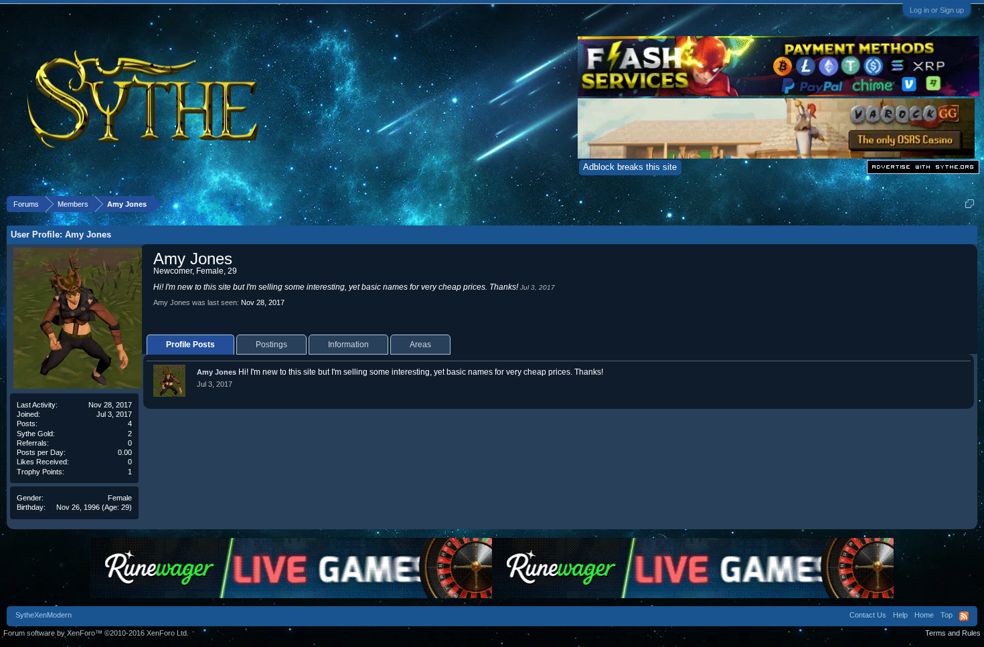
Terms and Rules (953, 633)
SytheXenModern (43, 615)
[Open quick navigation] (969, 203)
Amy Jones (216, 372)
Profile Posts (190, 344)
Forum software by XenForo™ (96, 633)
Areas (420, 344)
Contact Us (867, 615)
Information (348, 344)
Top (946, 615)
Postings (271, 344)
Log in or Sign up (937, 10)
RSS (964, 616)
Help (900, 615)
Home (924, 615)
